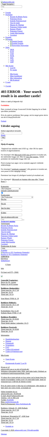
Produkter (9, 15)
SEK (12, 58)
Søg (3, 137)
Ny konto (13, 70)
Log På (12, 68)
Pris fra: (3, 199)
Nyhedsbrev (9, 345)
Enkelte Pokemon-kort (18, 21)
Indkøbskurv (5, 261)
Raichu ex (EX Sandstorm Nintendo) (14, 254)
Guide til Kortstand (12, 349)
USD (12, 54)
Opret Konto (10, 359)
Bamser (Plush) (15, 29)
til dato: (3, 213)
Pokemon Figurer (16, 31)
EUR (12, 52)
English (20, 43)
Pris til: (3, 204)
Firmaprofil (9, 343)
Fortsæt (3, 121)
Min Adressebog (16, 78)
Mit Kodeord (14, 80)
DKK (7, 47)
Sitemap (4, 434)
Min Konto (14, 74)
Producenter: (5, 195)
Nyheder (4, 250)
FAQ (7, 347)
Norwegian (24, 45)
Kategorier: (5, 186)
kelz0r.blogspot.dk (12, 402)
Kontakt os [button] (9, 426)
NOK (12, 56)
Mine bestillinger (16, 76)
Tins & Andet (15, 23)
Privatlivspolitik (33, 430)
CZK (12, 60)
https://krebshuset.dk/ (23, 404)
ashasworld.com (20, 430)
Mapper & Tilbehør (17, 25)
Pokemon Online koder (18, 27)
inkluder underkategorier (10, 191)
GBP (12, 62)
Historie (8, 341)
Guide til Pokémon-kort (13, 351)
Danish (20, 41)
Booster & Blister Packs (18, 17)
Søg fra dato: (5, 208)
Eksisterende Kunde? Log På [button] (15, 363)
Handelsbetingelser (12, 339)
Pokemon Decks (16, 19)
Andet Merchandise (17, 33)
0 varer (7, 82)
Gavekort (13, 35)
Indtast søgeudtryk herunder (11, 131)
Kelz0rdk (10, 400)
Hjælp (3, 135)
